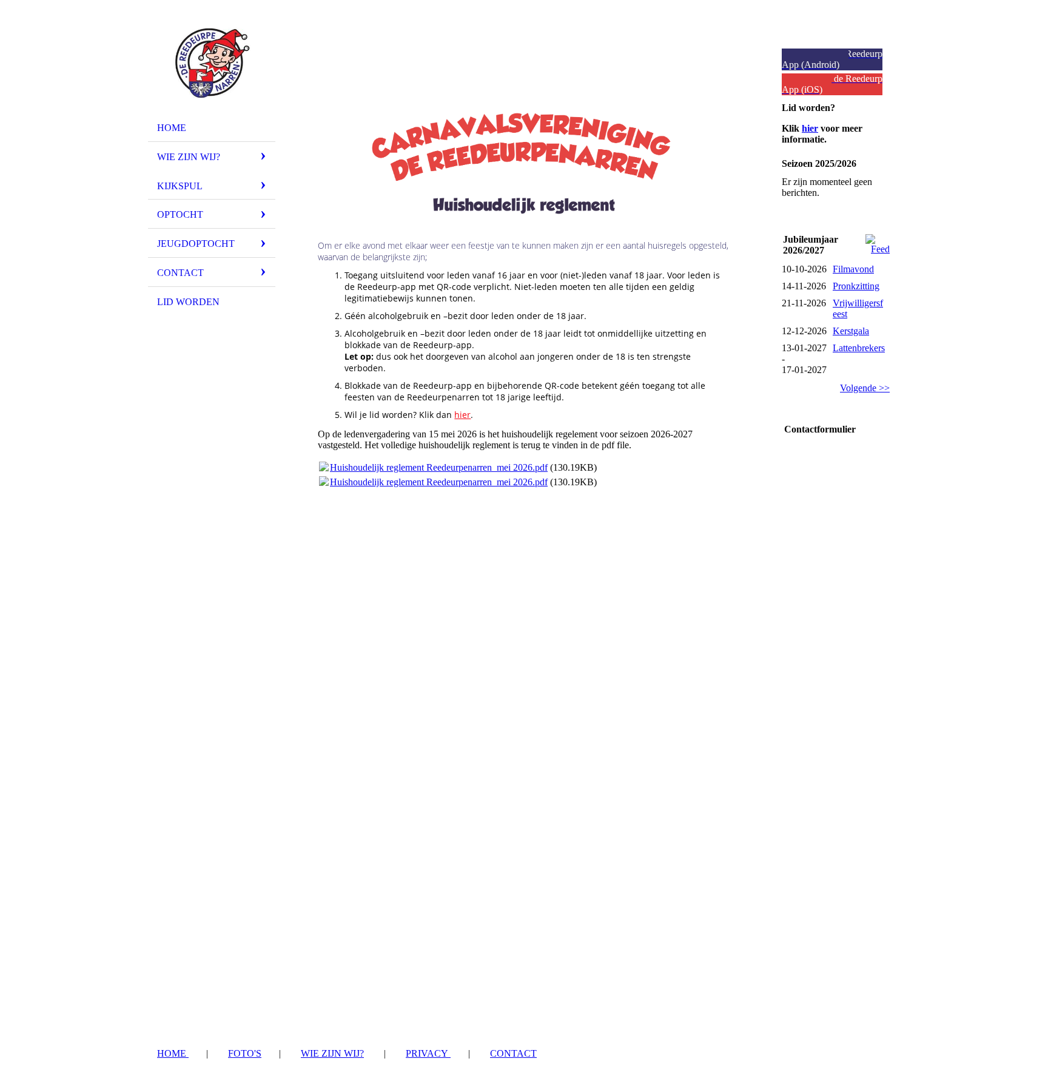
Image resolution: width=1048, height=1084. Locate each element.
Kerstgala (851, 331)
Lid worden (188, 302)
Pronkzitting (856, 286)
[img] (211, 62)
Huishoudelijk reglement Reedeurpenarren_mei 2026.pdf (439, 467)
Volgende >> (865, 388)
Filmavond (853, 269)
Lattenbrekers (859, 348)
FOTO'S (244, 1053)
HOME (173, 1053)
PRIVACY (428, 1053)
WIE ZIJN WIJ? (332, 1053)
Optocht (180, 214)
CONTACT (513, 1053)
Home (171, 128)
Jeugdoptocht (196, 243)
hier (462, 414)
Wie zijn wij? (188, 157)
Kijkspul (180, 186)
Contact (180, 273)
